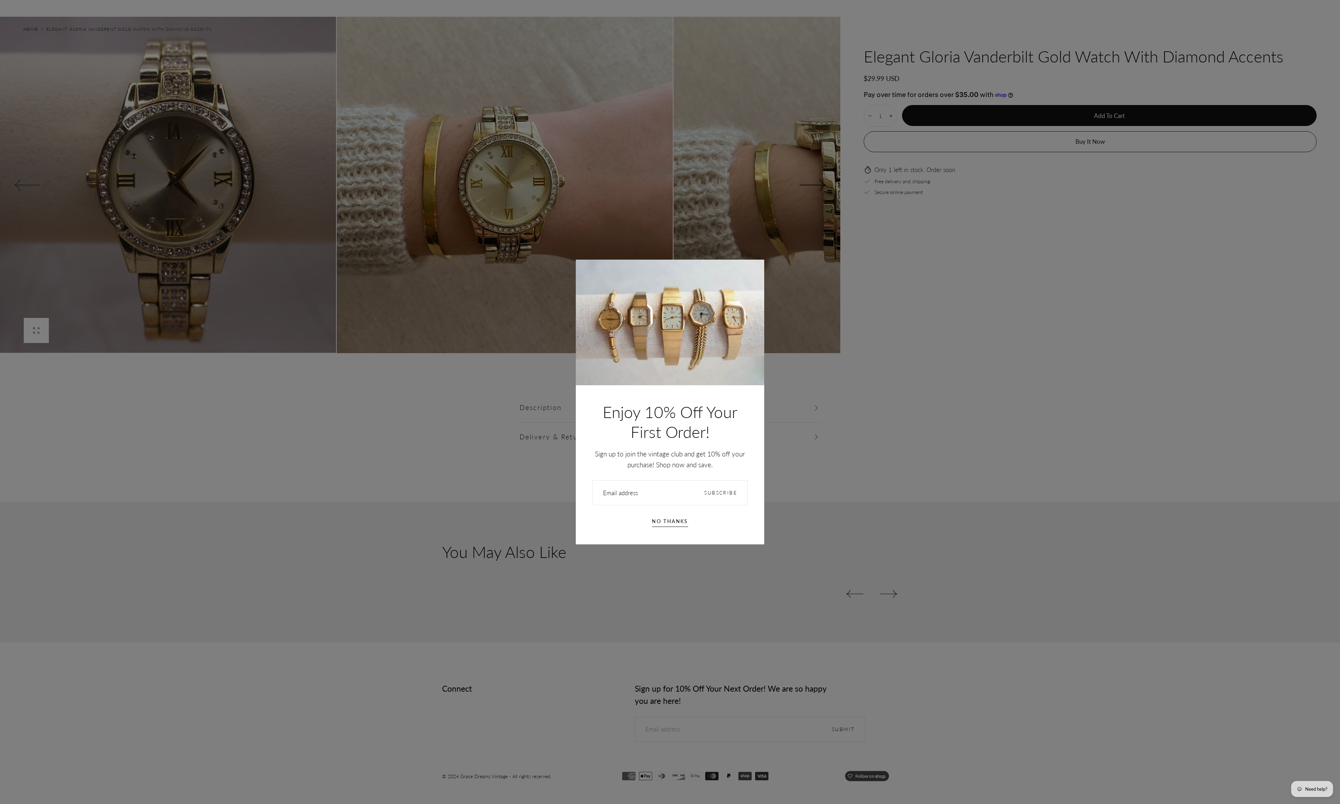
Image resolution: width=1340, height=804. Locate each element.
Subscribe (720, 493)
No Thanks (670, 521)
